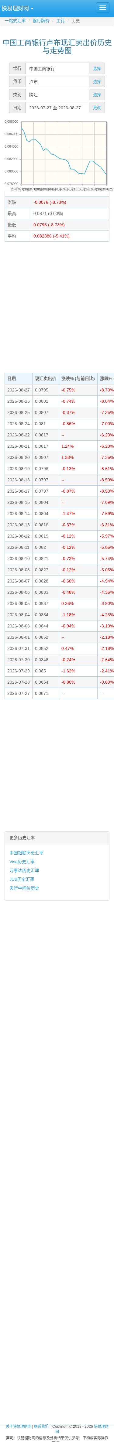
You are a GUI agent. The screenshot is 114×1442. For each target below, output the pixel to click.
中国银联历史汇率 (26, 852)
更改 (97, 107)
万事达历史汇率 (24, 870)
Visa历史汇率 (22, 861)
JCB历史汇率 (21, 879)
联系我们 (41, 1426)
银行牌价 (41, 20)
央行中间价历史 (24, 888)
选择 (97, 68)
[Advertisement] (57, 307)
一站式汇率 (15, 20)
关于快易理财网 (18, 1426)
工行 (60, 20)
